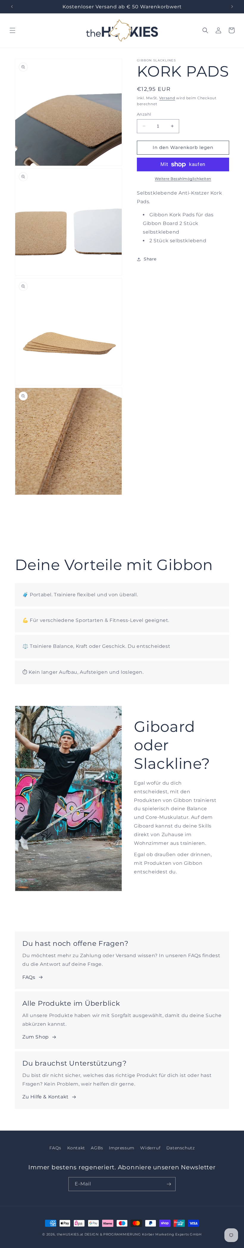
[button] (12, 30)
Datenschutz (180, 1148)
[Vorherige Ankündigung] (11, 6)
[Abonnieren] (168, 1184)
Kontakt (76, 1148)
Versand (167, 98)
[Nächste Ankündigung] (232, 6)
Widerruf (150, 1148)
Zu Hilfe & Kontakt (45, 1097)
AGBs (97, 1148)
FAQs (28, 977)
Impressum (121, 1148)
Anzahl (144, 114)
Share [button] (150, 259)
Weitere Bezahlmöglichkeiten (183, 178)
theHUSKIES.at (70, 1234)
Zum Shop (35, 1037)
